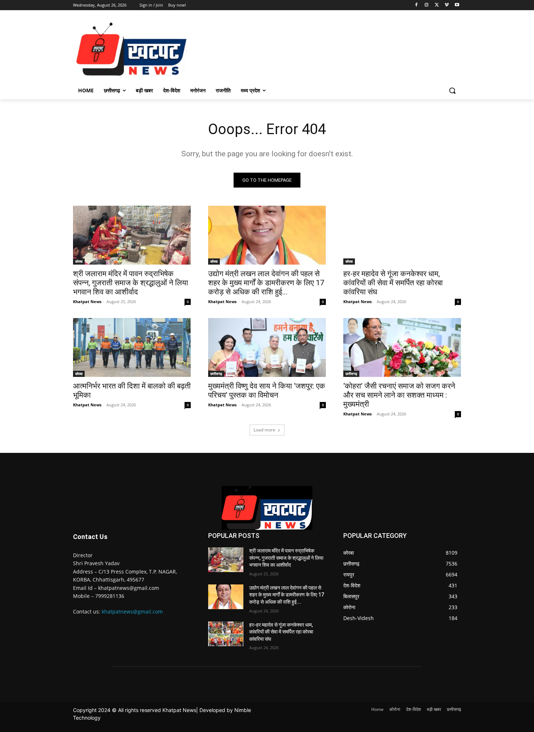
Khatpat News (87, 301)
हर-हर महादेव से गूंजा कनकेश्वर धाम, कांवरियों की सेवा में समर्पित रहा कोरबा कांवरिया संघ (393, 282)
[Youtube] (457, 5)
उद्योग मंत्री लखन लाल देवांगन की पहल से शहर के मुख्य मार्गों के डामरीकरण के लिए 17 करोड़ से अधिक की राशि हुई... (266, 282)
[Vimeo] (446, 5)
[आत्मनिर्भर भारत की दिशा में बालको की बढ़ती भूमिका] (132, 347)
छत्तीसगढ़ (216, 373)
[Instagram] (426, 5)
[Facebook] (416, 5)
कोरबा (78, 261)
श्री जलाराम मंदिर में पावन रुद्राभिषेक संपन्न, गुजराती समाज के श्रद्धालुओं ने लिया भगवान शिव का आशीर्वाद (130, 282)
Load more (264, 430)
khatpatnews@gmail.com (132, 611)
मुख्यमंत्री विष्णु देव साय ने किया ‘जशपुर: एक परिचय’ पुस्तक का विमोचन (266, 390)
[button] (452, 90)
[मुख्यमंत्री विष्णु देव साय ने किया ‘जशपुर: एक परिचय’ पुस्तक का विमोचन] (267, 347)
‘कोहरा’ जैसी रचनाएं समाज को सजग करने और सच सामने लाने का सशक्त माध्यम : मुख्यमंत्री (399, 395)
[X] (437, 5)
